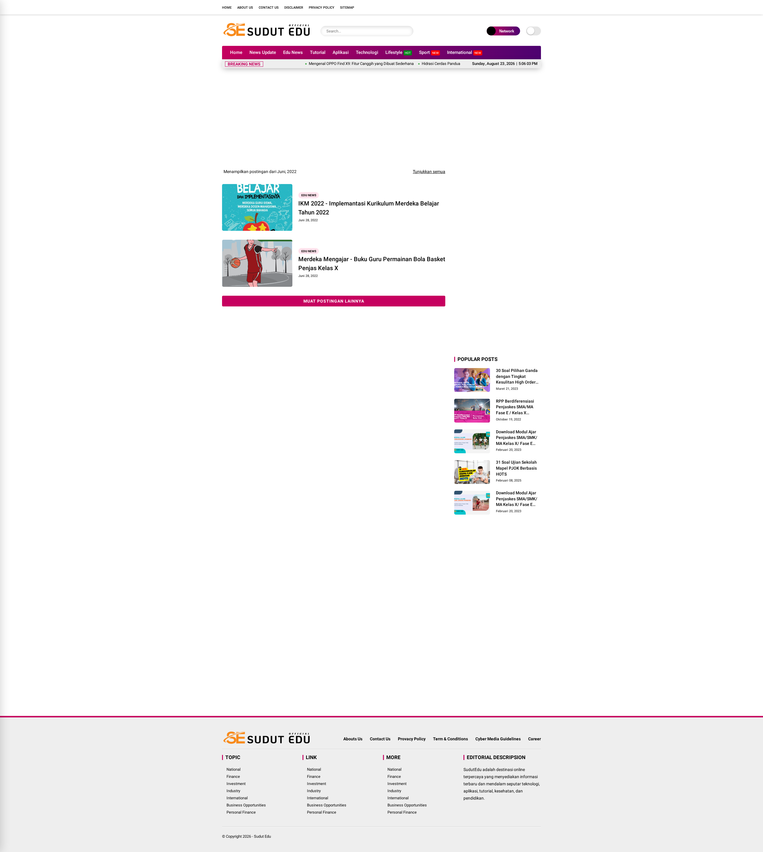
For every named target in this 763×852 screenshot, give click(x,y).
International (464, 52)
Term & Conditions (450, 738)
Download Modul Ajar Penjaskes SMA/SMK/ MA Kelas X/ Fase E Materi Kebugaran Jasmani (516, 438)
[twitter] (511, 7)
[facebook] (502, 7)
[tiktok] (537, 7)
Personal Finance (241, 812)
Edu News (293, 52)
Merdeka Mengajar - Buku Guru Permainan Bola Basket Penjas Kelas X (371, 264)
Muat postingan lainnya (333, 301)
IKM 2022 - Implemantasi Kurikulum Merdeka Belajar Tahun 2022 (368, 208)
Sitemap (347, 8)
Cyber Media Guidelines (498, 738)
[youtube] (529, 7)
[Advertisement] (381, 117)
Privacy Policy (321, 8)
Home (227, 8)
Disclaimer (293, 8)
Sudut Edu (262, 836)
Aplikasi (341, 52)
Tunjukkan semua (429, 171)
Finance (233, 776)
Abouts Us (352, 738)
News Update (262, 52)
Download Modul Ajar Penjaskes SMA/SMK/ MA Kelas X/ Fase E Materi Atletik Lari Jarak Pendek (516, 499)
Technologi (367, 52)
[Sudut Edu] (266, 38)
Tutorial (317, 52)
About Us (245, 8)
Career (534, 738)
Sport (429, 52)
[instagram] (520, 7)
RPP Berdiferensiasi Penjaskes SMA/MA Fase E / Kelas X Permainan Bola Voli (515, 407)
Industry (233, 791)
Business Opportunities (246, 805)
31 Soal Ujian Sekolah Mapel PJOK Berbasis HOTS (516, 468)
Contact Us (269, 8)
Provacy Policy (412, 738)
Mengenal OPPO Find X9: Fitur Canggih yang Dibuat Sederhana (343, 63)
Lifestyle (398, 52)
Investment (236, 783)
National (234, 769)
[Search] (407, 31)
